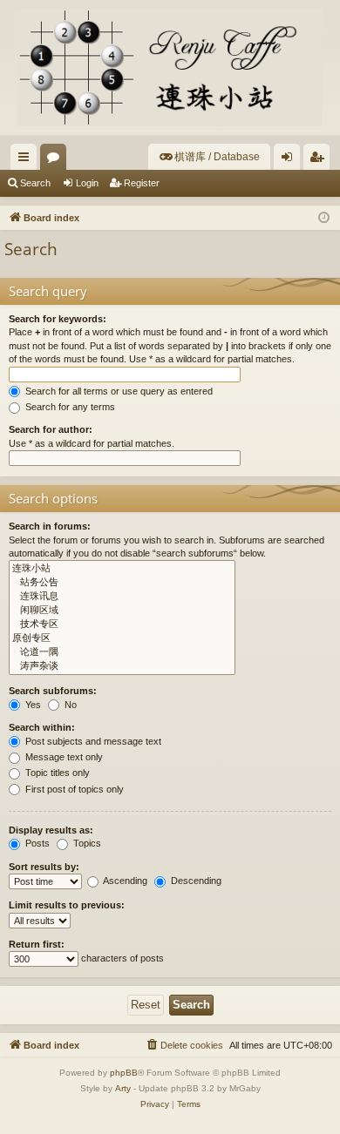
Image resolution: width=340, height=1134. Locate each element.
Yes (32, 704)
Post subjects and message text (92, 741)
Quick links (27, 160)
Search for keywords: (57, 319)
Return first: (37, 944)
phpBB (124, 1072)
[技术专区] (122, 624)
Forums (56, 160)
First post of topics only (73, 789)
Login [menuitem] (290, 160)
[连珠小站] (122, 569)
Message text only (63, 757)
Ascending (124, 880)
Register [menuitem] (320, 160)
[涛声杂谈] (122, 666)
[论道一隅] (122, 652)
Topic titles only (56, 772)
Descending (194, 880)
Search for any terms (69, 407)
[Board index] (170, 67)
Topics (86, 843)
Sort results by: (44, 866)
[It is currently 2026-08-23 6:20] (324, 218)
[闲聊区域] (122, 611)
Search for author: (50, 429)
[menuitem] (209, 157)
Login (87, 183)
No (69, 704)
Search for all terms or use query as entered (118, 391)
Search (35, 183)
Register (142, 183)
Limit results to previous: (67, 905)
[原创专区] (122, 638)
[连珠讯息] (122, 597)
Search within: (42, 727)
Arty (123, 1088)
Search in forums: (50, 526)
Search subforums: (53, 690)
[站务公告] (122, 583)
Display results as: (51, 830)
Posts (36, 843)
